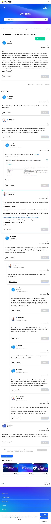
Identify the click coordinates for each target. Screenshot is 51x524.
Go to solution (41, 38)
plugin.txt (37, 154)
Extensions (18, 29)
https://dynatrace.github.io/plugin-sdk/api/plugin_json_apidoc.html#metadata (21, 217)
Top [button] (3, 483)
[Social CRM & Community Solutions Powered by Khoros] (47, 483)
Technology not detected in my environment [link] (31, 29)
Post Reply (42, 450)
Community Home (5, 29)
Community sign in (45, 7)
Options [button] (47, 29)
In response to (16, 147)
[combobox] (25, 19)
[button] (44, 514)
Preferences (44, 521)
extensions (9, 71)
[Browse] (5, 7)
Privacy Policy (13, 517)
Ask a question (7, 456)
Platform (12, 29)
